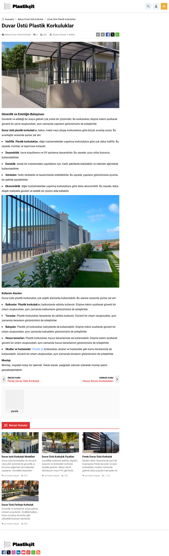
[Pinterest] (28, 552)
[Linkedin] (18, 552)
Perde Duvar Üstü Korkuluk (23, 381)
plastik (14, 411)
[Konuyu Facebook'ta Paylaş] (108, 35)
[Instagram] (14, 552)
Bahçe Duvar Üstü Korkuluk (30, 19)
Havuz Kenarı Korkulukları (98, 381)
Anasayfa (9, 19)
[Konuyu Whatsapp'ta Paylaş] (117, 35)
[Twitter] (9, 552)
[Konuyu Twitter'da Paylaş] (113, 35)
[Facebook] (4, 552)
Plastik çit (38, 349)
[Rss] (38, 552)
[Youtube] (23, 552)
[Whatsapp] (33, 552)
